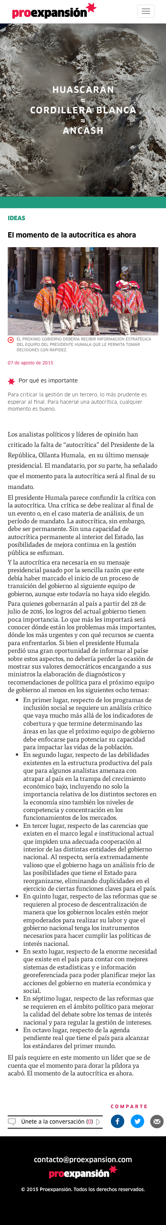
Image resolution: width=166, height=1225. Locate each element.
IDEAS (16, 219)
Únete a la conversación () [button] (57, 1122)
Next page (83, 961)
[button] (157, 1121)
